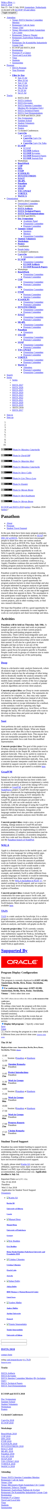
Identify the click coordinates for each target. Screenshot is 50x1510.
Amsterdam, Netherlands (35, 7)
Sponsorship (17, 63)
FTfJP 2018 (6, 1441)
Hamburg (31, 1058)
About (9, 523)
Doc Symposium (25, 118)
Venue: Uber (17, 27)
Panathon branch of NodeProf (21, 840)
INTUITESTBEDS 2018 (12, 1446)
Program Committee (32, 226)
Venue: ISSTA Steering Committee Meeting (20, 1477)
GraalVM (6, 771)
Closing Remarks (16, 1131)
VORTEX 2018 (8, 1464)
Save (3, 1026)
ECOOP (27, 148)
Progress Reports (16, 1122)
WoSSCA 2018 (8, 1466)
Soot (3, 721)
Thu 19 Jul (22, 88)
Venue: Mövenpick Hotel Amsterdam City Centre (22, 1485)
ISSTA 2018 (8, 1349)
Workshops (23, 125)
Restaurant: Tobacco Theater (24, 35)
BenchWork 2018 (9, 1434)
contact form (6, 1354)
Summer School (25, 120)
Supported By (14, 950)
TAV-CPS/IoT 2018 (10, 1461)
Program (10, 65)
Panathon (20, 1058)
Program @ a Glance (21, 53)
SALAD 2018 (7, 1456)
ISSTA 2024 (17, 392)
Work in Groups (16, 1080)
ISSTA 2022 (17, 397)
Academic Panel (30, 221)
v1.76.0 (26, 1360)
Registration (17, 50)
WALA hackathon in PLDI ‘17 (28, 880)
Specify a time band (35, 1024)
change (18, 1050)
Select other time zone (20, 993)
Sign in (10, 415)
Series (15, 380)
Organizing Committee (28, 203)
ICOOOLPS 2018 (9, 1444)
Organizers (28, 332)
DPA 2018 (5, 1439)
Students (16, 60)
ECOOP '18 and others (25, 10)
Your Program (18, 70)
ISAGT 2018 (7, 1449)
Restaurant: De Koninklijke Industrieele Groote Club (24, 1492)
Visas (14, 58)
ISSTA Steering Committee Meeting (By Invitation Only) (30, 106)
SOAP (40, 535)
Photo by (26, 449)
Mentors (27, 233)
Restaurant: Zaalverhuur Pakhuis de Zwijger (20, 1490)
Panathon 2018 (7, 1454)
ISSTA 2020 (17, 402)
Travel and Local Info (21, 55)
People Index (23, 249)
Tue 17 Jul (22, 83)
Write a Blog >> (8, 2)
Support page (6, 1362)
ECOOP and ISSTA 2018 (12, 507)
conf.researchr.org (14, 1360)
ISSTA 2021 (17, 400)
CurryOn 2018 (7, 1420)
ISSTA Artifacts (25, 100)
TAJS (4, 910)
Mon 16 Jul (23, 80)
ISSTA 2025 (17, 390)
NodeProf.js (6, 790)
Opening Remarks (16, 1064)
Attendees (27, 367)
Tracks (9, 95)
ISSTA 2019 (17, 405)
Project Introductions (18, 1072)
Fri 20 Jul (22, 90)
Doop (4, 662)
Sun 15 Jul (22, 78)
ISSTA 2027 (17, 385)
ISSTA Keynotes (25, 103)
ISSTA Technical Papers (28, 110)
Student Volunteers (26, 123)
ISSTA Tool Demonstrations (30, 113)
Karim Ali (25, 1164)
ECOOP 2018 (7, 1423)
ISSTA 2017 (17, 410)
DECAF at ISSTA (9, 538)
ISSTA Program (19, 68)
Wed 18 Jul (23, 85)
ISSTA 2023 (17, 395)
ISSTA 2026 (17, 387)
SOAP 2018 (6, 1459)
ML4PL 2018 (7, 1451)
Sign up (10, 417)
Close (3, 1029)
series (27, 507)
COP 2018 (5, 1436)
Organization (12, 198)
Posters (21, 128)
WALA (5, 845)
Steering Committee (32, 297)
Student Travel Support (17, 528)
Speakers (27, 231)
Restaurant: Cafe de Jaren (23, 25)
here (43, 766)
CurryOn (27, 135)
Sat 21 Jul (22, 93)
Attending (11, 17)
